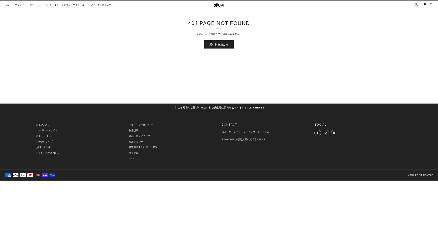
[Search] (431, 4)
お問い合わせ (43, 147)
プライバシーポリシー (141, 124)
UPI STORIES (43, 136)
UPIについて (42, 124)
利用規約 (133, 130)
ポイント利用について (48, 153)
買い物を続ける (219, 44)
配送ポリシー (136, 141)
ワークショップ (44, 141)
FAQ (131, 158)
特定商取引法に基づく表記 (143, 147)
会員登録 (133, 153)
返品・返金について (139, 136)
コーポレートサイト (46, 130)
